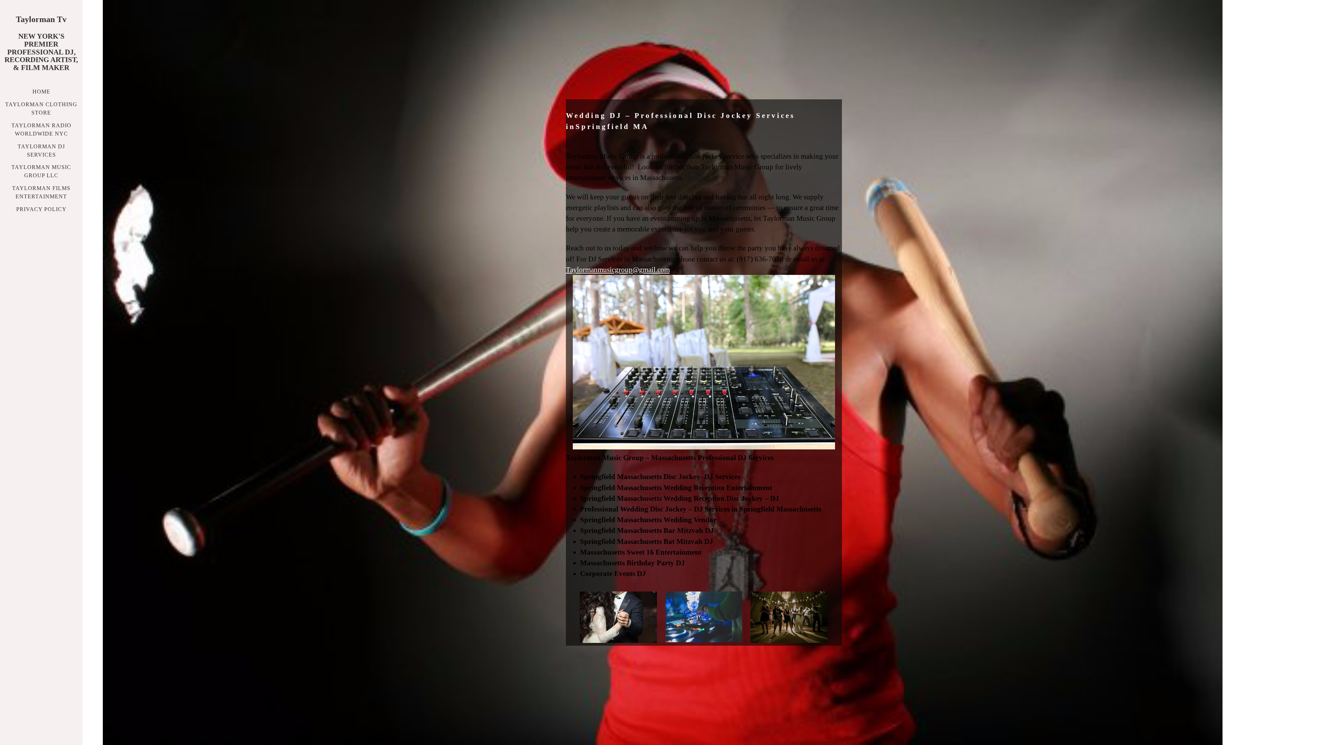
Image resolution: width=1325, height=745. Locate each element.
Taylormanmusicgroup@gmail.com (618, 270)
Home (41, 92)
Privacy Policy (41, 209)
